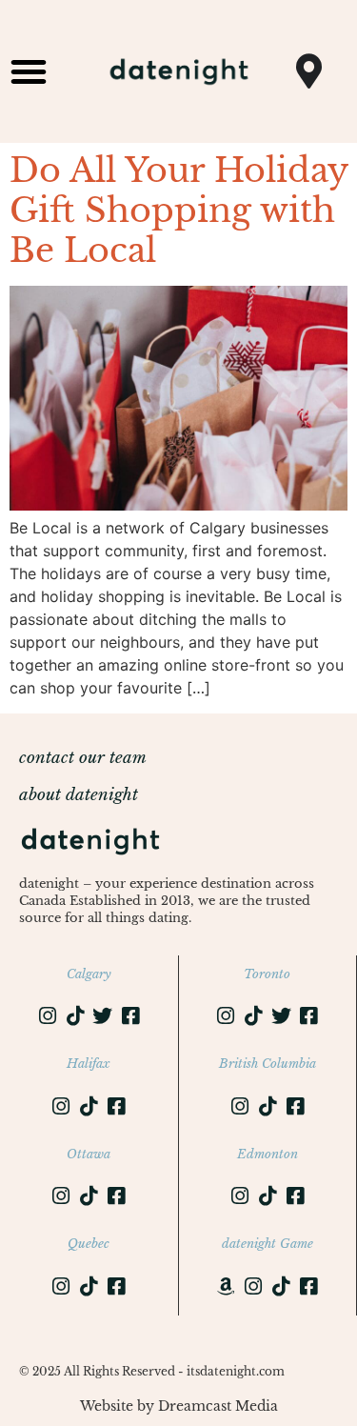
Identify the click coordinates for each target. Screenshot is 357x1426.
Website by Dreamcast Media (179, 1406)
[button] (28, 71)
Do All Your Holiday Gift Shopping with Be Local (178, 210)
